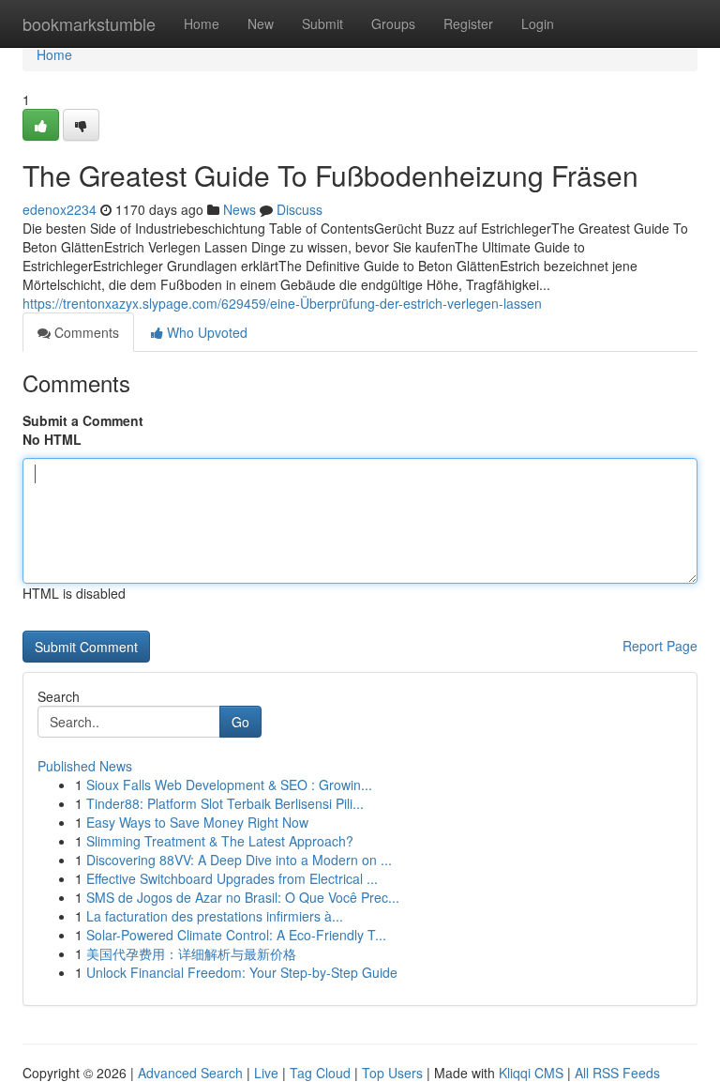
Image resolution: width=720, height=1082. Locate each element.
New (261, 23)
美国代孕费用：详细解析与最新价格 (191, 953)
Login (537, 23)
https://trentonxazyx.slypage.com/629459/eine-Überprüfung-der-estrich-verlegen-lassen (282, 303)
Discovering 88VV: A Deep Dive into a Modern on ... (239, 859)
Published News (85, 765)
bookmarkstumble (89, 23)
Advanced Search (190, 1072)
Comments (85, 332)
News (239, 209)
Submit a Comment (82, 420)
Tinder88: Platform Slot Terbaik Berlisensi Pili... (225, 803)
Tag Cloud (320, 1072)
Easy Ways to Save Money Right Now (197, 822)
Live (266, 1072)
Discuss (299, 209)
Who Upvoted (205, 332)
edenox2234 (59, 209)
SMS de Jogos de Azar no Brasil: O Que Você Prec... (242, 897)
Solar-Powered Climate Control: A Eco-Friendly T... (236, 934)
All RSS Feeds (617, 1072)
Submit (322, 23)
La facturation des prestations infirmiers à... (214, 916)
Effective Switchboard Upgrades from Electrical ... (232, 878)
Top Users (392, 1072)
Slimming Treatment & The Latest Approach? (219, 840)
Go (240, 721)
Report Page (660, 645)
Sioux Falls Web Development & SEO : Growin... (229, 784)
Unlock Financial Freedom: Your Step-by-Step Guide (242, 972)
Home (201, 23)
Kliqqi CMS (531, 1072)
